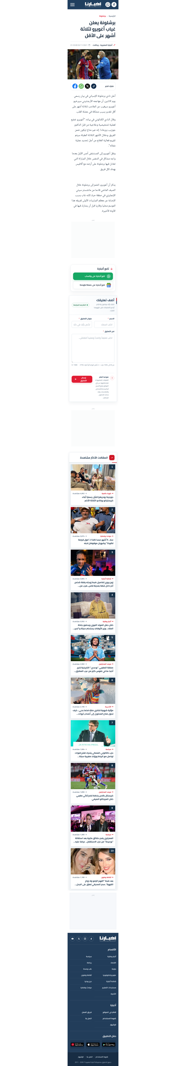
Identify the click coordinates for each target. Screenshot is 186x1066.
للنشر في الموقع (109, 1012)
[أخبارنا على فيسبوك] (114, 4)
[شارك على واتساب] (81, 86)
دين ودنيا (88, 981)
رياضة (89, 962)
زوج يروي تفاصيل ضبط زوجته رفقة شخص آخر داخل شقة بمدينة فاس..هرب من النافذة (93, 584)
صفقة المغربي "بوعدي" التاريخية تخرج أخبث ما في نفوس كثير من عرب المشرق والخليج (94, 669)
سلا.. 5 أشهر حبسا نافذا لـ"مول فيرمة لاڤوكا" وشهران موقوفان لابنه (95, 541)
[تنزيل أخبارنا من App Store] (93, 1044)
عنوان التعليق (85, 318)
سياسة (89, 956)
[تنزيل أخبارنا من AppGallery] (77, 1044)
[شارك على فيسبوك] (75, 86)
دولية (114, 969)
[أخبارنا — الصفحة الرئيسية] (93, 4)
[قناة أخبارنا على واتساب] (107, 4)
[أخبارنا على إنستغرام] (85, 938)
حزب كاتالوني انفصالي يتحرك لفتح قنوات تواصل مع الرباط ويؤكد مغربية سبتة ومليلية (94, 754)
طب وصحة (87, 969)
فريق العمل (87, 1012)
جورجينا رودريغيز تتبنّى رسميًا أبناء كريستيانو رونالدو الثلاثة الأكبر (97, 498)
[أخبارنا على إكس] (78, 938)
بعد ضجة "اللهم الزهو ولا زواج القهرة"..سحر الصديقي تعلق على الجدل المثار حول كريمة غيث (94, 882)
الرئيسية (112, 16)
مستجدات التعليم (109, 987)
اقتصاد (113, 962)
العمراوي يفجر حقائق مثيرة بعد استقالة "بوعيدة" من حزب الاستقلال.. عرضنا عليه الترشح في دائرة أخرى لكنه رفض (94, 839)
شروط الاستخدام (109, 1018)
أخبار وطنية (111, 956)
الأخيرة (113, 993)
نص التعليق (108, 331)
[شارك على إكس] (87, 86)
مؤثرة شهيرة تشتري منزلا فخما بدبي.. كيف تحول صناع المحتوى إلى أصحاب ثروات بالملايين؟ (93, 711)
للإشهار (113, 1024)
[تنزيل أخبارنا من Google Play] (108, 1044)
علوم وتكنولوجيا (109, 975)
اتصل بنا (88, 1018)
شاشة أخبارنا (111, 981)
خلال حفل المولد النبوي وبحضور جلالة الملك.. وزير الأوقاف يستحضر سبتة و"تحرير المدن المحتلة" (93, 626)
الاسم (111, 318)
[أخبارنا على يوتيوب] (72, 938)
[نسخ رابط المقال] (93, 86)
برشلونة (102, 16)
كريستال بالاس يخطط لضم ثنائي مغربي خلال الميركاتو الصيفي (94, 797)
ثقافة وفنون (86, 975)
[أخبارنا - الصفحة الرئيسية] (108, 938)
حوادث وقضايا (86, 987)
